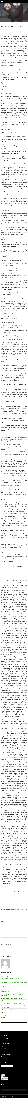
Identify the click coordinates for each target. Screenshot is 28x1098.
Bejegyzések (3, 24)
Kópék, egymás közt (5, 1015)
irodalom (3, 1041)
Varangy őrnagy (4, 976)
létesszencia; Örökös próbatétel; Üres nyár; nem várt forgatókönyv (13, 995)
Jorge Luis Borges (15, 29)
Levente (4, 940)
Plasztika (3, 1012)
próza (2, 1046)
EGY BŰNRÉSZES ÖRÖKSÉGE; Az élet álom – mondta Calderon (13, 979)
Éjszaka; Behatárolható (6, 989)
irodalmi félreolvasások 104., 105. (9, 1009)
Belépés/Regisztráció (5, 1035)
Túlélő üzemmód (5, 991)
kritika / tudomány (5, 1043)
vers (2, 1051)
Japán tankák (6, 945)
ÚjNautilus (4, 2)
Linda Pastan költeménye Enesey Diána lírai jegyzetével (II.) (14, 983)
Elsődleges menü (26, 1)
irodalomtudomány (5, 1054)
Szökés (2, 1000)
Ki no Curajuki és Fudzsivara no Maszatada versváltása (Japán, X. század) (14, 1006)
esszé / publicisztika (5, 1038)
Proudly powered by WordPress (7, 1096)
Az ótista (3, 986)
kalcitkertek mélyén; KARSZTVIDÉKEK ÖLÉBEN (11, 1003)
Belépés (3, 1084)
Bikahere (3, 1017)
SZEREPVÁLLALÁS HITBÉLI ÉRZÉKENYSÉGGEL (11, 998)
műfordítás (3, 1049)
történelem (3, 1057)
